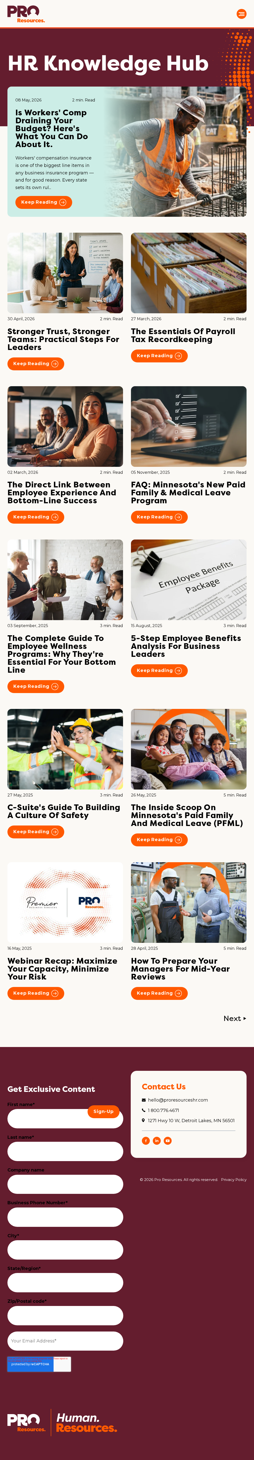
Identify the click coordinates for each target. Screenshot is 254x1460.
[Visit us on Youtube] (168, 1143)
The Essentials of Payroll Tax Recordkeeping (183, 335)
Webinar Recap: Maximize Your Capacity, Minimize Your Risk (62, 968)
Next (232, 1018)
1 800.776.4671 (163, 1110)
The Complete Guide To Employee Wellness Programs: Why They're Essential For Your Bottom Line (61, 654)
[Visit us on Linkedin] (157, 1143)
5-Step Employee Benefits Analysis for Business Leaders (186, 646)
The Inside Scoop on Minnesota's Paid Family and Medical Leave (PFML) (188, 815)
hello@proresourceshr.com (178, 1100)
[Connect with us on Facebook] (146, 1143)
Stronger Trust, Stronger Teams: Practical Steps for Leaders (63, 339)
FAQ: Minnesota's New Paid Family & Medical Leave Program (188, 492)
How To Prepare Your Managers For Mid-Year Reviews (180, 968)
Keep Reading (39, 202)
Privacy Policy (234, 1179)
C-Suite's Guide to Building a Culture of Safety (63, 811)
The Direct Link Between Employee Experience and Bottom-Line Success (62, 492)
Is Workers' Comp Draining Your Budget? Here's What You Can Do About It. (51, 128)
